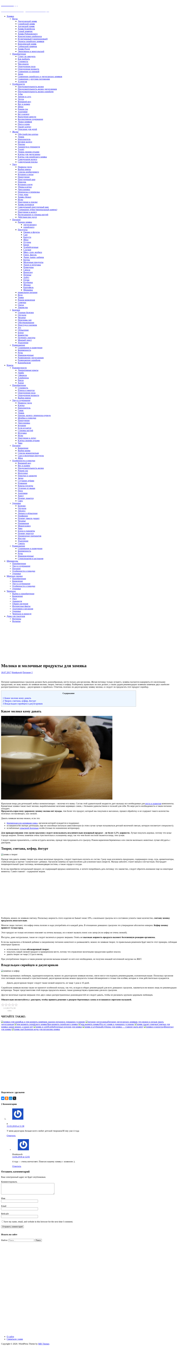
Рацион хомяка (25, 222)
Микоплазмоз (24, 526)
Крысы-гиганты (25, 486)
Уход (14, 164)
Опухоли (22, 315)
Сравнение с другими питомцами (34, 79)
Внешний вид (24, 101)
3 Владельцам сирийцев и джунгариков (23, 703)
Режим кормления (26, 300)
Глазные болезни (26, 312)
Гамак (21, 410)
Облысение (23, 330)
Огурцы (27, 242)
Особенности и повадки (23, 460)
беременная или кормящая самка (22, 823)
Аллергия (22, 81)
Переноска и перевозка (29, 192)
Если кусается (24, 428)
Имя (3, 1198)
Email (3, 1206)
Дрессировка (24, 189)
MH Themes (43, 1344)
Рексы (21, 380)
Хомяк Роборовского (28, 34)
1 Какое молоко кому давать (17, 698)
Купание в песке (26, 174)
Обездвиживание (26, 322)
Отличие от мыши (26, 488)
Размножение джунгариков (31, 357)
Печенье (27, 275)
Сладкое (27, 250)
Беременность (24, 350)
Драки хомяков (25, 121)
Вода (20, 295)
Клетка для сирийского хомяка (32, 157)
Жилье (15, 132)
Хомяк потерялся (26, 204)
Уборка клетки (25, 187)
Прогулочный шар (26, 179)
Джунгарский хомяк (27, 21)
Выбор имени (24, 169)
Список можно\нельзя (28, 453)
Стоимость (23, 61)
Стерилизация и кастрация (30, 558)
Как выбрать (24, 59)
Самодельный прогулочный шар (33, 207)
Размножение (18, 345)
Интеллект (23, 473)
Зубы (20, 94)
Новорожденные (26, 355)
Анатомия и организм (22, 609)
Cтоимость (23, 388)
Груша (26, 280)
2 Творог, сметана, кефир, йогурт (19, 701)
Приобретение (19, 54)
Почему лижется (26, 498)
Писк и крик (24, 124)
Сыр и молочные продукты (31, 455)
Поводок (22, 182)
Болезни (16, 310)
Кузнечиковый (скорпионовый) (33, 39)
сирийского (28, 227)
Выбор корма (24, 450)
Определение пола (26, 66)
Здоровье (16, 503)
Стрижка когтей (25, 430)
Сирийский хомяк (26, 24)
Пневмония (23, 523)
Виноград (28, 272)
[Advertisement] (68, 642)
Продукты (23, 229)
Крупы (26, 260)
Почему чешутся (26, 533)
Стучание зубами (26, 480)
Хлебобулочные (30, 247)
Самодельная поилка (28, 162)
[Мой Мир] (10, 1098)
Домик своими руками (28, 152)
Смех (20, 501)
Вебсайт (5, 1214)
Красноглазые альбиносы (30, 36)
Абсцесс (22, 511)
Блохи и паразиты (26, 531)
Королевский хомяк (27, 44)
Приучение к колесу (27, 212)
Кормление (23, 448)
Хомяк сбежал (24, 197)
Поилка (21, 144)
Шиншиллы (12, 561)
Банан (26, 245)
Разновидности (19, 368)
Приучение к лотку (27, 438)
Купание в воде (25, 184)
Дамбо (21, 373)
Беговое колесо (25, 142)
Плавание (22, 483)
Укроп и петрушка (32, 265)
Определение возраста (28, 69)
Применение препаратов (29, 536)
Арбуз (26, 277)
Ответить (11, 1135)
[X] (14, 1098)
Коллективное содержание (30, 119)
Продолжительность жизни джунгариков (37, 89)
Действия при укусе (27, 217)
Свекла (26, 270)
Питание (16, 219)
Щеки (20, 106)
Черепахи (11, 591)
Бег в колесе (23, 114)
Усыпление (23, 342)
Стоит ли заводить (26, 56)
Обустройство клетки (28, 134)
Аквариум (17, 601)
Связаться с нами (15, 1339)
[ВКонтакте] (2, 1098)
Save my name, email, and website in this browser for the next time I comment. (38, 1221)
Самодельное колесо (27, 159)
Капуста (27, 237)
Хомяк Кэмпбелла (26, 29)
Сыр (25, 234)
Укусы (21, 99)
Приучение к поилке (28, 202)
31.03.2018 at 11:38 (15, 1126)
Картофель (28, 287)
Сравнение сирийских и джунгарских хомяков (40, 76)
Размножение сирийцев (29, 360)
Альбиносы (23, 378)
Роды (20, 352)
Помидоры (28, 267)
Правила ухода (25, 167)
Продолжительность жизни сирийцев (36, 91)
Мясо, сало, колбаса (32, 252)
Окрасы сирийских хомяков (31, 41)
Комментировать (9, 1182)
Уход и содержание (21, 400)
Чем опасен (23, 64)
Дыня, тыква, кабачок (33, 257)
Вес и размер (24, 104)
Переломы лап (25, 320)
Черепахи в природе (21, 614)
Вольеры (16, 621)
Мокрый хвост (25, 340)
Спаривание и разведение (30, 347)
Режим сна (23, 109)
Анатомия (22, 111)
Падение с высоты (26, 337)
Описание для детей (27, 129)
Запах (20, 74)
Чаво (20, 443)
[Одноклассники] (6, 1098)
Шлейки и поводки (27, 418)
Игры (20, 199)
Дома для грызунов (16, 616)
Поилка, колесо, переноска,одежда (34, 415)
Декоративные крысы (28, 370)
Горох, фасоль (30, 255)
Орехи (21, 305)
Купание (22, 425)
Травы (21, 297)
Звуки (20, 478)
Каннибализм (24, 362)
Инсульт (22, 538)
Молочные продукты (33, 262)
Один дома (23, 194)
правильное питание (27, 292)
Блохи (21, 332)
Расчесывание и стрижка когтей (33, 214)
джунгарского (30, 224)
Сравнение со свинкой (28, 71)
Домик (21, 137)
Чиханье (22, 317)
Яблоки (27, 285)
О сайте (10, 1336)
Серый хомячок (25, 31)
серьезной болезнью (29, 828)
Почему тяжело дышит (28, 518)
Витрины (16, 619)
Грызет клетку (24, 127)
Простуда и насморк (27, 325)
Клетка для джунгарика (29, 154)
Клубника (28, 282)
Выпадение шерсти (27, 116)
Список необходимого (28, 172)
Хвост (21, 496)
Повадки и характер (27, 475)
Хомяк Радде (24, 49)
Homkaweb (17, 672)
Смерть (21, 543)
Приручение (24, 177)
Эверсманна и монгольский (31, 51)
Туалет (21, 149)
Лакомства (23, 307)
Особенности (18, 84)
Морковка (28, 290)
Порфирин (23, 516)
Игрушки (22, 433)
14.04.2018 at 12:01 (21, 1157)
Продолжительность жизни (31, 86)
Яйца (25, 239)
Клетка (21, 405)
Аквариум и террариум (29, 147)
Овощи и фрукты (31, 232)
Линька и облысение (28, 513)
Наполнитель (24, 139)
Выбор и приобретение (23, 593)
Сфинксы (22, 375)
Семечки (22, 302)
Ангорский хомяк (26, 26)
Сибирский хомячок (27, 46)
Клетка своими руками (29, 440)
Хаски (21, 383)
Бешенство (23, 335)
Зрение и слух (24, 96)
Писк (20, 491)
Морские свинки (15, 576)
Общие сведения (20, 603)
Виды (15, 19)
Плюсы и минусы (26, 390)
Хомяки (10, 16)
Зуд (19, 327)
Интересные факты (21, 606)
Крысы (10, 365)
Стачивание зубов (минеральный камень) (37, 209)
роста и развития (153, 803)
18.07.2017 (6, 672)
